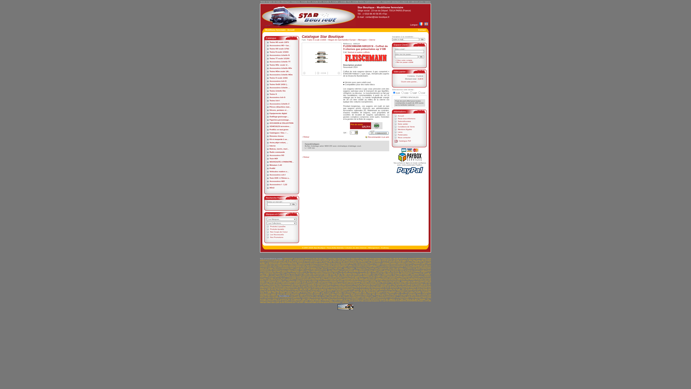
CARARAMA (385, 263)
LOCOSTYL (427, 276)
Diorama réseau (277, 136)
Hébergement (373, 248)
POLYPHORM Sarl (288, 284)
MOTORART (366, 281)
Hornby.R (278, 273)
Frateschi (307, 270)
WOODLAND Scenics (414, 294)
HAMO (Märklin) (282, 271)
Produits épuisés (277, 229)
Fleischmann (383, 268)
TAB (364, 291)
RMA (288, 288)
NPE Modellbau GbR (313, 283)
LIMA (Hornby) (391, 276)
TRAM (364, 293)
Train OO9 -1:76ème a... (280, 178)
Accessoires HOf (277, 181)
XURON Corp (426, 294)
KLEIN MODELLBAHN (355, 275)
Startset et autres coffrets (358, 52)
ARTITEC (390, 260)
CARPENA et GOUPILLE (405, 263)
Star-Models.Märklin (300, 291)
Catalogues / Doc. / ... (279, 133)
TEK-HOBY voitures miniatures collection (383, 291)
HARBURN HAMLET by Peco (301, 271)
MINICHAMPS (364, 280)
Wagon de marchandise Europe (342, 40)
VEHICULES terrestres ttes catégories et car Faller (387, 299)
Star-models (388, 289)
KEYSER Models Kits (336, 275)
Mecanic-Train (363, 278)
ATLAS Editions (278, 262)
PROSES (398, 284)
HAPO (290, 271)
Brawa (312, 263)
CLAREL (423, 263)
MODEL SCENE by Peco (304, 281)
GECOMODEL (348, 270)
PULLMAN (272, 286)
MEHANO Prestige (395, 278)
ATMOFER (300, 262)
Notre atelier (403, 124)
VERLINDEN (295, 294)
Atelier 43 (405, 260)
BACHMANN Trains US (380, 262)
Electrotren (391, 267)
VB (284, 294)
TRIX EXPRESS (409, 293)
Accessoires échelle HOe (281, 68)
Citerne (372, 40)
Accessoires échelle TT (280, 62)
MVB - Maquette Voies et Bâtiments (408, 281)
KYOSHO (406, 275)
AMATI (281, 260)
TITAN (274, 293)
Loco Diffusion (419, 276)
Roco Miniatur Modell (309, 288)
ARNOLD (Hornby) (356, 260)
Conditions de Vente (406, 127)
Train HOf (274, 159)
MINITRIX (387, 280)
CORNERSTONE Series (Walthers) (305, 265)
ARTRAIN (396, 260)
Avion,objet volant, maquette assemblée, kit (310, 301)
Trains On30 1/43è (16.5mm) (335, 297)
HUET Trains (285, 273)
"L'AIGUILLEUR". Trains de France (293, 259)
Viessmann (303, 294)
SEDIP (407, 288)
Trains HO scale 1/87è (279, 42)
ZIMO (269, 296)
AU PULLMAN (308, 262)
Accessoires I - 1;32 (278, 184)
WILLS (383, 294)
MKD (407, 280)
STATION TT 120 (332, 291)
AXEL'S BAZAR (337, 262)
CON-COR (272, 265)
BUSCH (346, 263)
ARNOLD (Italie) (368, 260)
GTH (415, 270)
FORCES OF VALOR (413, 268)
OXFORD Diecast (354, 283)
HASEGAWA (315, 271)
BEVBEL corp (264, 263)
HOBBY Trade (376, 271)
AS (401, 260)
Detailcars (372, 265)
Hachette (270, 271)
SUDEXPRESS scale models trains (348, 291)
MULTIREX (392, 281)
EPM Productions (405, 267)
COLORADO (264, 265)
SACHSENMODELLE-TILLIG (380, 288)
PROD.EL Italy (358, 284)
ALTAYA (276, 260)
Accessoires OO (277, 155)
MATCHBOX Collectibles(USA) (344, 278)
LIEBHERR (366, 276)
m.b (287, 278)
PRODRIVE (366, 284)
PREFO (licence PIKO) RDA (326, 284)
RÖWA (368, 288)
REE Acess (398, 286)
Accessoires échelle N (280, 55)
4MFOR (307, 259)
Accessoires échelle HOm (281, 75)
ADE (317, 259)
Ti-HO (407, 291)
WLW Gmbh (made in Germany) (396, 294)
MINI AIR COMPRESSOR (341, 280)
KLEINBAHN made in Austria (372, 275)
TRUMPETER (426, 293)
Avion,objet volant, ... (279, 143)
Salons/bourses (404, 121)
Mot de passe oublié (404, 62)
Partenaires (402, 135)
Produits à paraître (278, 226)
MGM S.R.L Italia (265, 280)
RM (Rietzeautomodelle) (278, 288)
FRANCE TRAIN (298, 270)
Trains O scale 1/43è (279, 78)
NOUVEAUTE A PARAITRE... (282, 162)
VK (321, 294)
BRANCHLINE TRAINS (295, 263)
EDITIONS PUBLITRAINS (336, 267)
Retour (306, 137)
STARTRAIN (322, 291)
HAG (274, 271)
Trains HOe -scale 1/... (279, 65)
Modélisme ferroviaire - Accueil (279, 30)
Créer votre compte (404, 60)
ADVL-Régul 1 (323, 259)
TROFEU (418, 293)
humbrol (292, 273)
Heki (340, 271)
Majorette (317, 278)
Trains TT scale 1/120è (280, 58)
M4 (290, 278)
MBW (356, 278)
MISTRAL (394, 280)
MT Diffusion (381, 281)
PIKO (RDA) (411, 283)
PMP (426, 283)
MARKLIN (331, 278)
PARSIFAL (377, 283)
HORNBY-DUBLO (269, 273)
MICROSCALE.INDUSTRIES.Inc (312, 280)
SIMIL (301, 289)
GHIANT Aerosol (383, 270)
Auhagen (325, 262)
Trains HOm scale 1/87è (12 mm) (273, 297)
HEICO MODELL (333, 271)
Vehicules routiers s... (279, 172)
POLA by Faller (277, 284)
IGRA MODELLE (320, 273)
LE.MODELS (287, 276)
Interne (273, 146)
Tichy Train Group (415, 291)
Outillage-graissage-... (279, 117)
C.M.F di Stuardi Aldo (361, 263)
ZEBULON (263, 296)
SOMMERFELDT (347, 289)
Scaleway (385, 248)
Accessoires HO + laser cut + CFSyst (315, 296)
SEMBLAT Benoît (415, 288)
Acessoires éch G (277, 97)
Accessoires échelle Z (279, 104)
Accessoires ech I (278, 175)
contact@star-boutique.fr (377, 17)
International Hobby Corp (367, 273)
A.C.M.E (312, 259)
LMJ (413, 276)
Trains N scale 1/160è (279, 52)
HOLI (392, 271)
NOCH (278, 283)
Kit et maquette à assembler (288, 301)
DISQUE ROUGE (390, 265)
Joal (271, 275)
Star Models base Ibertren (376, 289)
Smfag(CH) (322, 289)
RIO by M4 (413, 286)
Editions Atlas (306, 267)
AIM (394, 259)
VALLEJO (280, 294)
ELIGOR (397, 267)
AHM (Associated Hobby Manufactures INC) (379, 259)
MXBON (422, 281)
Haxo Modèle (324, 271)
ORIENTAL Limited (337, 283)
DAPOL (330, 265)
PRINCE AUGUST (347, 284)
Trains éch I (275, 101)
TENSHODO (401, 291)
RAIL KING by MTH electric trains (327, 286)
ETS (278, 268)
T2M (361, 291)
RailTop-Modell (361, 286)
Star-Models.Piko (312, 291)
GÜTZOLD (263, 271)
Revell (404, 286)
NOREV (283, 283)
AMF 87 (286, 260)
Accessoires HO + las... (280, 45)
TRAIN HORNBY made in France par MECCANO (325, 293)
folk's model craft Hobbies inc (396, 268)
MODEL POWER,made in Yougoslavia (283, 281)
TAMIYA (368, 291)
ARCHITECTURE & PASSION (319, 260)
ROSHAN (319, 288)
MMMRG (412, 280)
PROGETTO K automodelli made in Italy (383, 284)
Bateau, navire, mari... (279, 149)
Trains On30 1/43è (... (279, 84)
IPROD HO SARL (380, 273)
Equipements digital (278, 113)
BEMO (416, 262)
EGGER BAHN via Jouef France (377, 267)
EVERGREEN (285, 268)
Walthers (333, 294)
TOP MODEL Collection (284, 293)
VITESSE (310, 294)
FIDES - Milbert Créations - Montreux (350, 268)
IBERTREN (299, 273)
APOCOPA (296, 260)
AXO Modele (347, 262)
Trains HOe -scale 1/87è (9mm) (408, 296)
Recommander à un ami (378, 137)
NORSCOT (289, 283)
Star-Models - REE (399, 289)
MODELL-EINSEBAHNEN (346, 281)
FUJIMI (313, 270)
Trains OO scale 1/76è (279, 49)
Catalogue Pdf (405, 141)
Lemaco (293, 276)
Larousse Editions (274, 276)
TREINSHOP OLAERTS (375, 293)
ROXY (363, 288)
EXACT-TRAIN (294, 268)
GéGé (375, 270)
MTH (387, 281)
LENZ (304, 276)
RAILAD (340, 286)
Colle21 (428, 263)
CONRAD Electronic (282, 265)
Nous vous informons (406, 119)
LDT (281, 276)
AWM (330, 262)
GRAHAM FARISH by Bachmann (402, 270)
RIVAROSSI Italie (265, 288)
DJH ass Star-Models (413, 265)
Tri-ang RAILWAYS (389, 293)
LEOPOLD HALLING (312, 276)
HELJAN (345, 271)
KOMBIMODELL (387, 275)
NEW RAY (272, 283)
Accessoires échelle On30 (352, 297)
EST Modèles (269, 268)
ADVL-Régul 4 (351, 259)
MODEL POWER (265, 281)
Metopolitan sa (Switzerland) (422, 278)
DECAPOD (365, 265)
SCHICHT (395, 288)
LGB (338, 276)
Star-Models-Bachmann (286, 291)
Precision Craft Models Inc (308, 284)
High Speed (367, 271)
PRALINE (297, 284)
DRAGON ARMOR (295, 267)
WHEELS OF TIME (369, 294)
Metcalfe (410, 278)
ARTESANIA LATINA (379, 260)
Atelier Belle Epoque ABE (416, 260)
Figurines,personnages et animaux (340, 299)
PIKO (405, 283)
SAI (390, 288)
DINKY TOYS (380, 265)
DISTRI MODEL (401, 265)
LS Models (270, 278)
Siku (278, 289)
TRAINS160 (358, 293)
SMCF (305, 289)
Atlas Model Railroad (289, 262)
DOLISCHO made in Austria (268, 267)
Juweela (293, 275)
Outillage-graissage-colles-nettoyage (317, 299)
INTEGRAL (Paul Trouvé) (334, 273)
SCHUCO (402, 288)
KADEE (305, 275)
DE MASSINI (337, 265)
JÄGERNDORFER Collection (409, 273)
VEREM (287, 294)
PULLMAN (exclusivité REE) (285, 286)
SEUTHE (274, 289)
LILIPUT (383, 276)
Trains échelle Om (278, 91)
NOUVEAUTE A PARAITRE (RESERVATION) (403, 301)
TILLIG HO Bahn (426, 291)
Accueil (401, 116)
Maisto (312, 278)
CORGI (291, 265)
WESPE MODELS (356, 294)
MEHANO (385, 278)
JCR (420, 273)
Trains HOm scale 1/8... (280, 71)
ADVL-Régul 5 (360, 259)
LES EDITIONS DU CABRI (327, 276)
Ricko (408, 286)
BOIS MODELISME (275, 263)
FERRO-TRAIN (332, 268)
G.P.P (342, 270)
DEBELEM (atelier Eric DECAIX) (351, 265)
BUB (342, 263)
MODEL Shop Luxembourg (320, 281)
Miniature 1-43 (276, 165)
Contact (422, 30)
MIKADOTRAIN (328, 280)
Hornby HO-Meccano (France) (404, 271)
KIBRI (345, 275)
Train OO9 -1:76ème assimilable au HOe (308, 302)
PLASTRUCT (419, 283)
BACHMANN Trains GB (365, 262)
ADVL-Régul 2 (332, 259)
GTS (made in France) (424, 270)
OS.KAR (346, 283)
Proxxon (265, 286)
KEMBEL (326, 275)
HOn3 (272, 188)
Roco (300, 288)
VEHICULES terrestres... (280, 126)
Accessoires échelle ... (280, 88)
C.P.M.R (370, 263)
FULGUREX (320, 270)
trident (398, 293)
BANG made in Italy (408, 262)
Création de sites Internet (355, 248)
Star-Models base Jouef (412, 289)
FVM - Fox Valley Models (332, 270)
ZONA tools (274, 296)
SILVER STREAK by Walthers (289, 289)
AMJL (290, 260)
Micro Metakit (286, 280)
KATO (310, 275)
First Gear (365, 268)
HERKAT (356, 271)
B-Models (354, 262)
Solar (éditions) (331, 289)
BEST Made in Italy (425, 262)
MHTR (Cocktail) (276, 280)
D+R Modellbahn (322, 265)
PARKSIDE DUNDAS (367, 283)
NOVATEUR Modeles (300, 283)
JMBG (267, 275)
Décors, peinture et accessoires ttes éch (280, 299)
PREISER (338, 284)
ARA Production (305, 260)
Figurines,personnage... (280, 120)
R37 (295, 286)
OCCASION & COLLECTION (281, 123)
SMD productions (313, 289)
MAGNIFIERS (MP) (303, 278)
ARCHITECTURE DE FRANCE (340, 260)
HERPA (361, 271)
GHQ (390, 270)
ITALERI (389, 273)
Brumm (338, 263)
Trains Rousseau (348, 293)
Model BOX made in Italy (423, 280)
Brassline (306, 263)
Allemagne (362, 40)
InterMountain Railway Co (351, 273)
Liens (400, 132)
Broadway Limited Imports (327, 263)
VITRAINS (316, 294)
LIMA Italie (399, 276)
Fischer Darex (373, 268)
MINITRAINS (379, 280)
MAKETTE (324, 278)
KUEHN (400, 275)
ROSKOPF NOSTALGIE (330, 288)
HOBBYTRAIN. (386, 271)
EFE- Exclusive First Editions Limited (355, 267)
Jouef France (277, 275)
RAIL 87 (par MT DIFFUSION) (306, 286)
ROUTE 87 (357, 288)
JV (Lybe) (299, 275)
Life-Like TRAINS (375, 276)
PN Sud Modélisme (266, 284)
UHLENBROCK (265, 294)
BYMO (352, 263)
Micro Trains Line (296, 280)
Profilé (272, 168)
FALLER (302, 268)
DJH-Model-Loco (425, 265)
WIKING (378, 294)
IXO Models (396, 273)
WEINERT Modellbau (343, 294)
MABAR (294, 278)
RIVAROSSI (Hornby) (424, 286)
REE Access (390, 286)
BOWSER (284, 263)
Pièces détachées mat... (280, 107)
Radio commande (277, 152)
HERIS (351, 271)
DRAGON (286, 267)
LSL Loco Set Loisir (280, 278)
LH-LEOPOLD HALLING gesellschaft (351, 276)
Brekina (316, 263)
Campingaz (377, 263)
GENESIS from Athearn (366, 270)
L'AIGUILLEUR (414, 275)
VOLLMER (326, 294)
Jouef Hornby (286, 275)
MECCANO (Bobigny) (375, 278)
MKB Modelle (401, 280)
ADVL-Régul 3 (342, 259)
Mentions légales (405, 129)
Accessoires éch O (278, 81)
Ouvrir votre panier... (409, 82)
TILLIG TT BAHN (265, 293)
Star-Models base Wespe (271, 291)
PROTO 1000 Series (408, 284)
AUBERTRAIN (317, 262)
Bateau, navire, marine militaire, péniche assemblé (344, 301)
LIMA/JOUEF (407, 276)
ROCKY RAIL (294, 288)
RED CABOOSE (381, 286)
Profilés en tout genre (279, 130)
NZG (322, 283)
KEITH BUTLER (318, 275)
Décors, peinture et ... (279, 110)
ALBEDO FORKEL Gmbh (423, 259)
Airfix (405, 259)
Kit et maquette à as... (279, 139)
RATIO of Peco (370, 286)
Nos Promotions (276, 237)
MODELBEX (333, 281)
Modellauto (357, 281)
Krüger (395, 275)
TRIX (402, 293)
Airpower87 (411, 259)
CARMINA (393, 263)
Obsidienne (327, 283)
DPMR (280, 267)
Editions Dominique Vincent (318, 267)
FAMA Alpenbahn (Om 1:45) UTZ (316, 268)
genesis (356, 270)
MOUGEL (373, 281)
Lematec (299, 276)
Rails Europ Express (350, 286)
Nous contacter (404, 137)
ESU (275, 268)
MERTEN (404, 278)
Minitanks (372, 280)
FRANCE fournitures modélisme (283, 270)
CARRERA (416, 263)
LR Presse (263, 278)
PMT (429, 283)
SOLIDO (339, 289)
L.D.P (421, 275)
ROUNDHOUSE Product (346, 288)
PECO (383, 283)
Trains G (273, 94)
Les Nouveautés (277, 235)
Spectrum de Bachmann (360, 289)
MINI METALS (354, 280)
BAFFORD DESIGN (395, 262)
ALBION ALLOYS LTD (267, 260)
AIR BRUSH (400, 259)
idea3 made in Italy (309, 273)
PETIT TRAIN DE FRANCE (394, 283)
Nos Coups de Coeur (279, 232)
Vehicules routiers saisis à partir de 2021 (272, 302)
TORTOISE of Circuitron (301, 293)
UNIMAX (273, 294)
